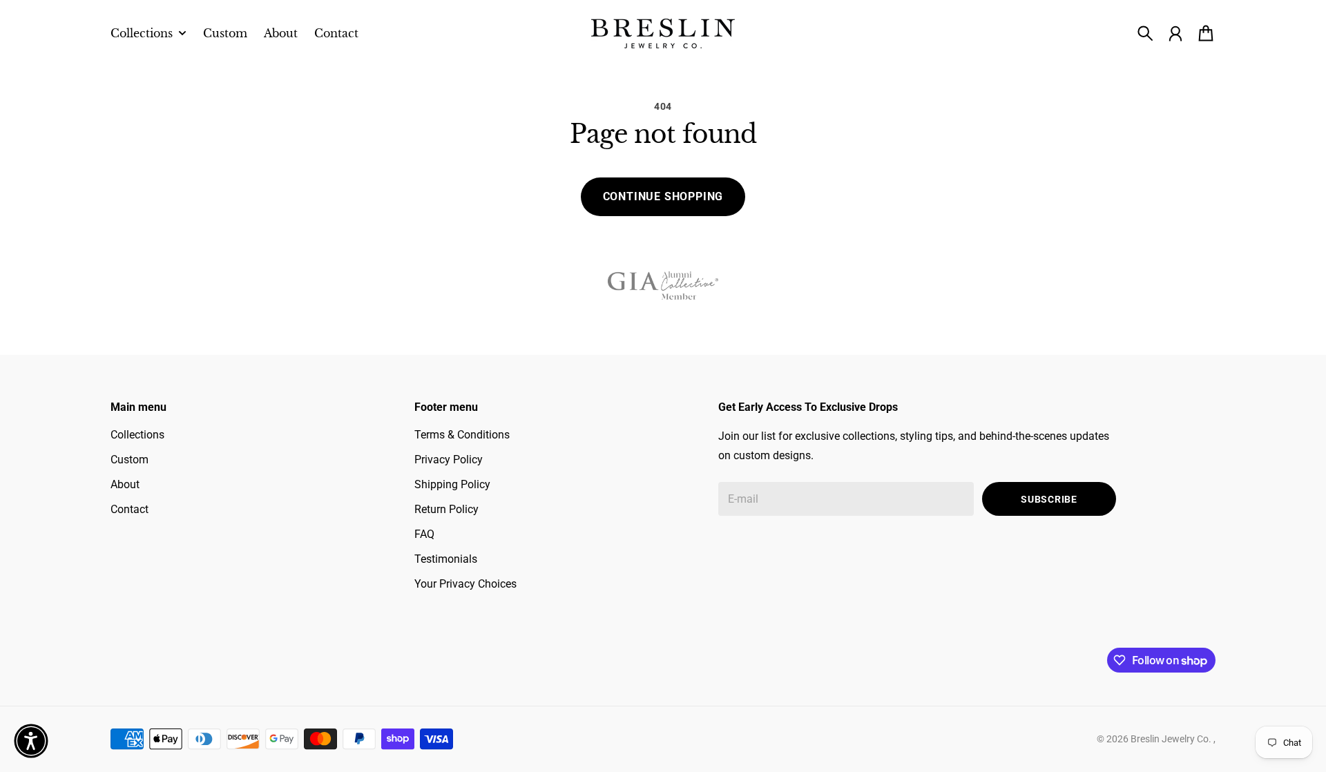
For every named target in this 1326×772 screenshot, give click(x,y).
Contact (129, 509)
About (125, 484)
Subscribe (1049, 499)
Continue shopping (663, 196)
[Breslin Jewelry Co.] (663, 33)
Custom (129, 459)
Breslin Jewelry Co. (1172, 738)
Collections (137, 434)
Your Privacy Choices (465, 583)
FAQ (424, 534)
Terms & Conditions (462, 434)
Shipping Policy (452, 484)
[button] (31, 741)
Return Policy (446, 509)
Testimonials (445, 559)
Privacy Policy (448, 459)
